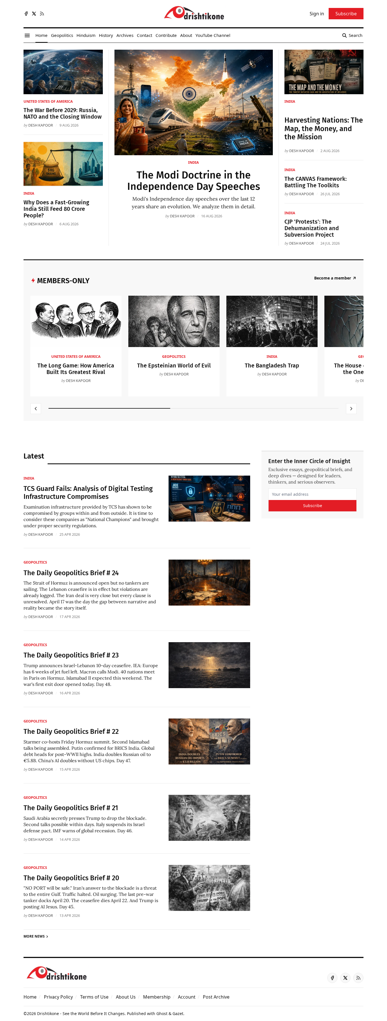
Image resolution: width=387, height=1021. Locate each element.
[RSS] (41, 13)
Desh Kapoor (182, 216)
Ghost (161, 1013)
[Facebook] (26, 13)
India (193, 162)
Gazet (178, 1013)
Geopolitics (174, 356)
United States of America (48, 101)
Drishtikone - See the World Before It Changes (81, 1013)
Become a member (332, 278)
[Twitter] (34, 13)
